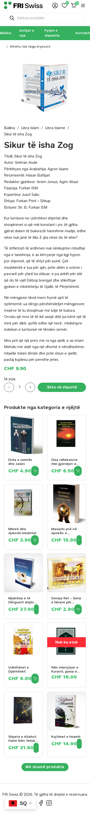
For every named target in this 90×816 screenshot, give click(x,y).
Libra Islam (30, 128)
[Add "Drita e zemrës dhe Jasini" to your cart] (35, 471)
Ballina (5, 33)
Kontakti (83, 33)
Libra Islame (55, 128)
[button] (64, 5)
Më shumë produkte (45, 767)
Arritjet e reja (26, 33)
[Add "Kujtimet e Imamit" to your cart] (79, 744)
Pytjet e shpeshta (52, 33)
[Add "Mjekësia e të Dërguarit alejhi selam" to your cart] (36, 609)
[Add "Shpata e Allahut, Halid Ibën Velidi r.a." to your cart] (36, 748)
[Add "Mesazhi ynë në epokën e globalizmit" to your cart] (79, 540)
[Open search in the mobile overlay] (45, 18)
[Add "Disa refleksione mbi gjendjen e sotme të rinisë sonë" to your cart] (78, 471)
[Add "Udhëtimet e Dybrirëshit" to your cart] (35, 679)
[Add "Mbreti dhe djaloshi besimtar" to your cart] (35, 540)
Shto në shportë (62, 387)
